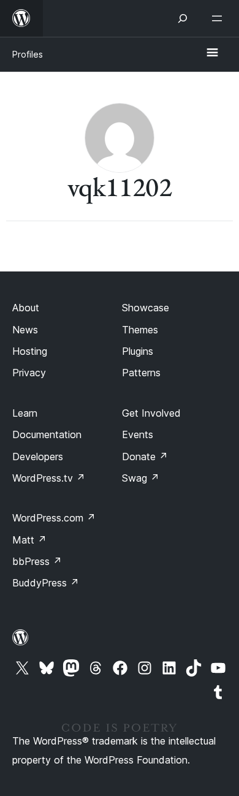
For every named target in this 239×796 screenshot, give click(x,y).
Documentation (47, 434)
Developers (37, 456)
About (25, 307)
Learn (24, 413)
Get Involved (151, 413)
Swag (140, 478)
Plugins (137, 351)
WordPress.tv (48, 478)
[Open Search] (182, 18)
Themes (140, 330)
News (25, 330)
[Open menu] (219, 18)
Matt (29, 540)
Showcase (145, 307)
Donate (145, 456)
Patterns (141, 372)
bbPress (37, 561)
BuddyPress (45, 583)
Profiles (27, 54)
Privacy (29, 372)
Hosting (29, 351)
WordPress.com (54, 518)
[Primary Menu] (212, 53)
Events (137, 434)
